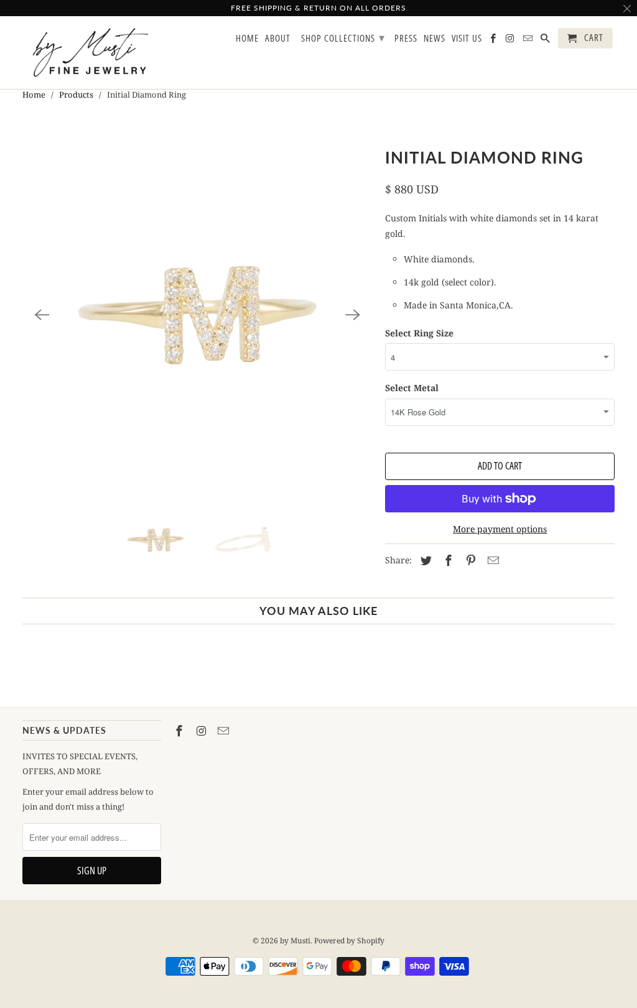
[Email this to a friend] (491, 560)
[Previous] (42, 315)
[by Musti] (91, 52)
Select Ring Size (419, 333)
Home (33, 94)
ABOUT (278, 38)
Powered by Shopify (349, 940)
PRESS (405, 38)
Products (76, 94)
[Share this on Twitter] (424, 560)
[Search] (546, 41)
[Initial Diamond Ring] (198, 315)
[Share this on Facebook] (447, 560)
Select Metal (412, 388)
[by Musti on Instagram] (203, 730)
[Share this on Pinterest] (469, 560)
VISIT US (467, 38)
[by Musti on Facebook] (180, 730)
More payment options (500, 529)
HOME (247, 38)
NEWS (434, 38)
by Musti (295, 940)
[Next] (352, 315)
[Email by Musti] (224, 730)
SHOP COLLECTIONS (343, 37)
